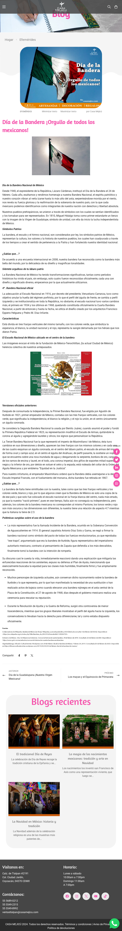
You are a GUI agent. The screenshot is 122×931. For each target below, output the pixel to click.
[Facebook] (19, 655)
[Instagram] (77, 896)
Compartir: (8, 655)
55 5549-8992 (10, 908)
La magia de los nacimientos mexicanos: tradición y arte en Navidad (88, 758)
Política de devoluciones (61, 928)
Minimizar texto (49, 111)
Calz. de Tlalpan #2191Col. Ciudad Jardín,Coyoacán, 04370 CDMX (16, 877)
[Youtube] (96, 896)
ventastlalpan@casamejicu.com (20, 912)
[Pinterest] (25, 655)
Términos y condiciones (78, 924)
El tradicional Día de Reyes (34, 754)
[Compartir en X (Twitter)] (116, 459)
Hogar (9, 40)
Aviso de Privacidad (104, 924)
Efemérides (28, 40)
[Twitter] (32, 655)
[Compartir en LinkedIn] (116, 467)
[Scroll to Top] (115, 913)
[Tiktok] (105, 896)
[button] (116, 6)
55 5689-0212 (10, 900)
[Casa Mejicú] (61, 7)
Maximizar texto (68, 111)
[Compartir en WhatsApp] (116, 483)
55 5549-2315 (10, 904)
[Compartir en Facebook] (116, 451)
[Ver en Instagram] (116, 475)
